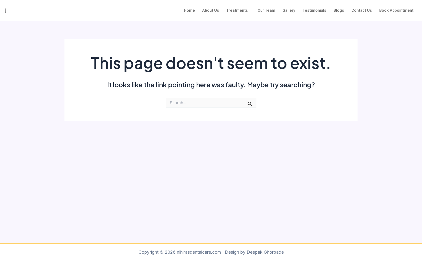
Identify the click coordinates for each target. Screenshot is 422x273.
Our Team (266, 10)
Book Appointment (396, 10)
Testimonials (314, 10)
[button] (238, 10)
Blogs (339, 10)
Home (189, 10)
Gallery (289, 10)
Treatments (237, 10)
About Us (210, 10)
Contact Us (361, 10)
